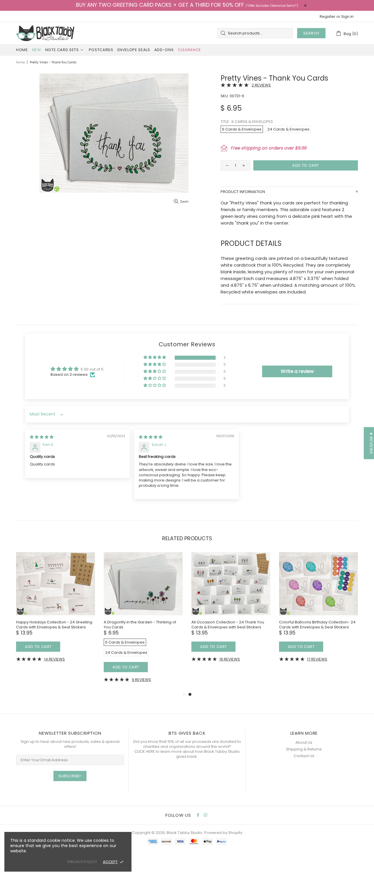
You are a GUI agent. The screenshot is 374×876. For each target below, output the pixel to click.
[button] (155, 357)
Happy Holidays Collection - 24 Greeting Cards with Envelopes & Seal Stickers (54, 625)
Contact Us (304, 755)
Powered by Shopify (223, 832)
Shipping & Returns (304, 749)
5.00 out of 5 (92, 369)
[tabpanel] (231, 611)
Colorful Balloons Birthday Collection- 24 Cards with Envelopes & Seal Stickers (317, 625)
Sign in (347, 16)
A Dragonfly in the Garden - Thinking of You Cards (140, 625)
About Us (303, 742)
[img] (41, 437)
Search (311, 33)
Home (20, 62)
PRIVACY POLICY (82, 861)
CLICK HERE (144, 751)
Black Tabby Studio (45, 33)
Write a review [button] (297, 371)
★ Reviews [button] (371, 443)
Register (327, 16)
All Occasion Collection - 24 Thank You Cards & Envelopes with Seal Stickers (227, 625)
